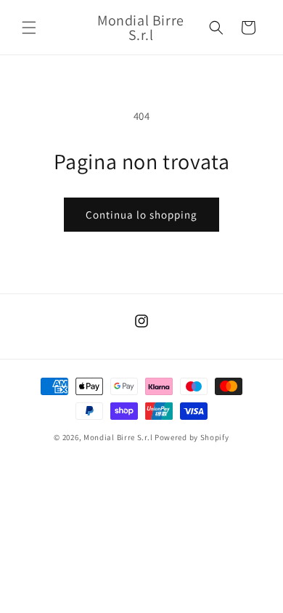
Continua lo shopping (141, 215)
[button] (29, 28)
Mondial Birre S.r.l (117, 437)
